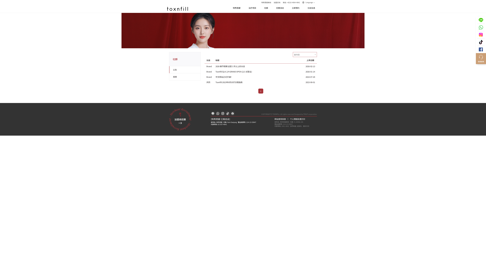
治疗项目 (252, 8)
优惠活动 (280, 8)
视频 (175, 76)
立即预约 (295, 8)
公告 (175, 69)
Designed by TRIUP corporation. (305, 114)
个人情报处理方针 (297, 119)
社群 (266, 8)
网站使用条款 (280, 119)
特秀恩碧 (236, 8)
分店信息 (311, 8)
